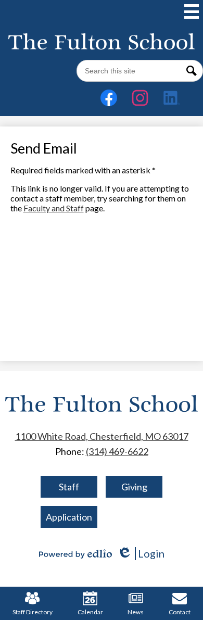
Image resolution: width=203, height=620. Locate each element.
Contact (180, 612)
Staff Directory (32, 612)
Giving (134, 486)
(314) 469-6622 (117, 451)
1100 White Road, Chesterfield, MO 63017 (101, 436)
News (136, 612)
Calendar (90, 612)
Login (140, 553)
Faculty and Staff (53, 208)
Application (69, 517)
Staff (69, 486)
